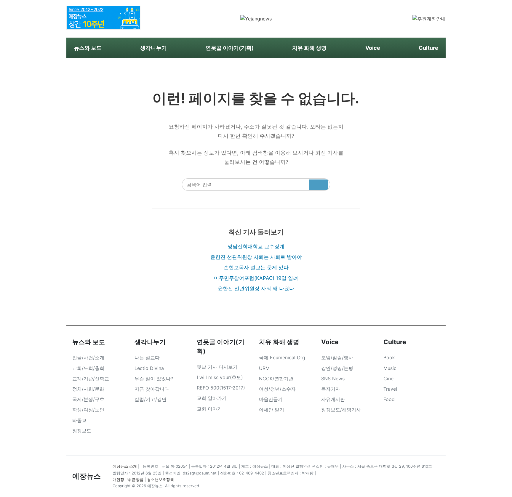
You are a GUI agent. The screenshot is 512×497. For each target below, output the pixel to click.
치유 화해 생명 (309, 48)
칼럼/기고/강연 (151, 399)
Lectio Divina (149, 368)
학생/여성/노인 (88, 410)
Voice (372, 48)
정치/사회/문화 (88, 389)
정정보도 (81, 431)
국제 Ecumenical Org (282, 357)
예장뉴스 (86, 476)
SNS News (333, 378)
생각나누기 (153, 48)
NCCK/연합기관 (276, 378)
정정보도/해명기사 (341, 410)
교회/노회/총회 (88, 368)
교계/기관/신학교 (90, 378)
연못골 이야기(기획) (230, 48)
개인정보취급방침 (128, 479)
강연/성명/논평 (337, 368)
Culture (428, 48)
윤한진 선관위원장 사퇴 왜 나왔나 (256, 288)
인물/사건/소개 (88, 357)
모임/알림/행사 (337, 357)
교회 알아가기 (212, 398)
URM (264, 368)
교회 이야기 (209, 409)
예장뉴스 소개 (125, 466)
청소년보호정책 (160, 479)
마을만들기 (271, 399)
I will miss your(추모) (220, 377)
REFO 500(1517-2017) (221, 388)
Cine (388, 378)
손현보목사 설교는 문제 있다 (256, 267)
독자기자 (330, 389)
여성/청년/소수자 (277, 389)
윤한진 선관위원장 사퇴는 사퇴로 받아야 (256, 257)
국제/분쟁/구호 (88, 399)
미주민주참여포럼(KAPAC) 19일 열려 (256, 278)
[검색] (318, 184)
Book (389, 357)
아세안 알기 (271, 410)
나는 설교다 (147, 357)
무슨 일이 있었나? (154, 378)
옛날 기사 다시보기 (217, 367)
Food (389, 399)
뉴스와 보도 (88, 48)
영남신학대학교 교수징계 (256, 246)
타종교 (79, 420)
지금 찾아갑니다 (152, 389)
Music (389, 368)
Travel (390, 389)
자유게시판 (333, 399)
